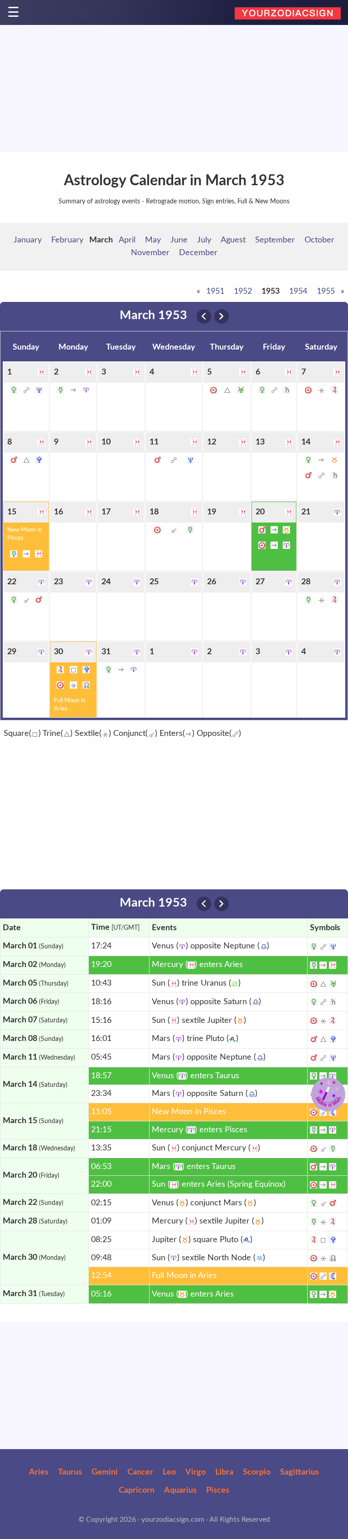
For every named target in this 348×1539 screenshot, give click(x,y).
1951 (215, 291)
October (319, 240)
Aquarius (180, 1490)
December (198, 253)
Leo (169, 1472)
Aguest (233, 240)
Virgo (195, 1472)
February (67, 240)
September (275, 240)
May (153, 240)
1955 (326, 291)
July (204, 240)
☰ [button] (13, 13)
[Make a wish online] (328, 1094)
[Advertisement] (174, 89)
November (150, 253)
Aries (38, 1472)
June (179, 240)
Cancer (140, 1472)
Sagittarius (299, 1472)
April (127, 240)
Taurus (70, 1472)
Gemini (105, 1472)
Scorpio (257, 1472)
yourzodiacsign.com (172, 1519)
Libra (224, 1472)
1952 (243, 291)
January (28, 240)
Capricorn (137, 1490)
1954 (298, 291)
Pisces (217, 1490)
